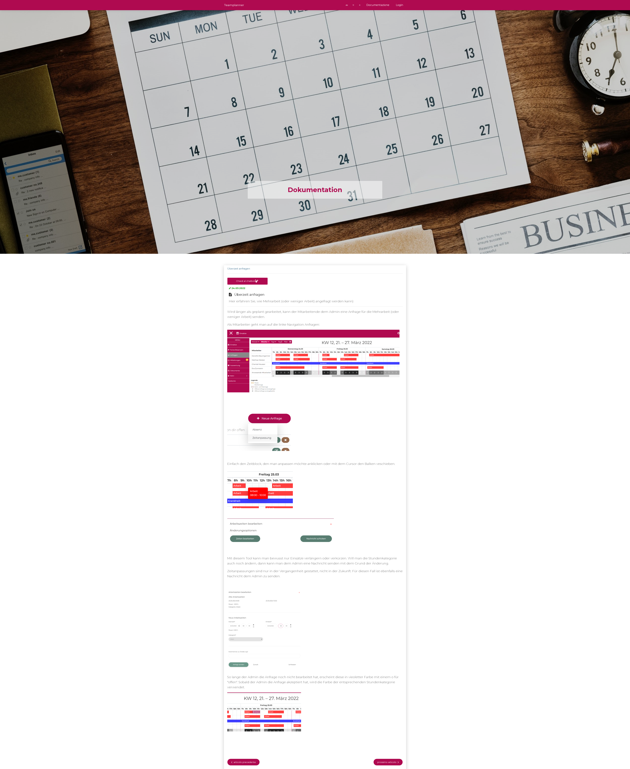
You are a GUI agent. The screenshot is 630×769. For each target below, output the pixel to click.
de (347, 5)
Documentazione (377, 5)
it (360, 5)
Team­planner (234, 5)
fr (354, 5)
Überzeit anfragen (238, 268)
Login (399, 5)
